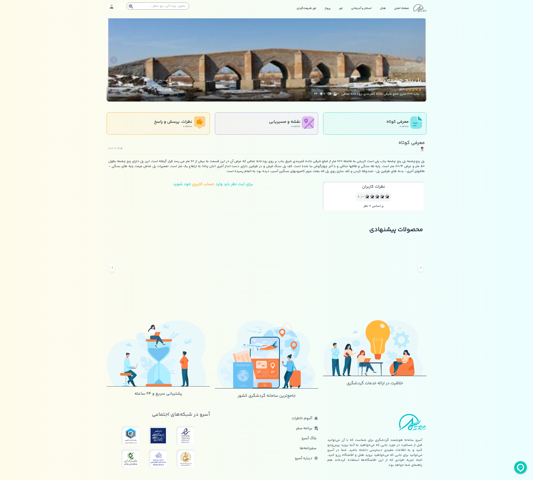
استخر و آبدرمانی (361, 8)
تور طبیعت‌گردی (306, 8)
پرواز (328, 8)
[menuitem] (401, 8)
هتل (383, 8)
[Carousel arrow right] (419, 60)
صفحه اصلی (401, 8)
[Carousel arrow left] (113, 60)
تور (341, 8)
